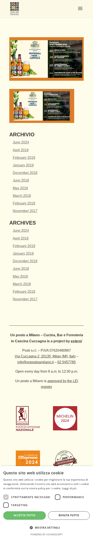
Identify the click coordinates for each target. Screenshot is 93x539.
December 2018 (25, 173)
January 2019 (23, 165)
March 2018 (22, 196)
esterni (76, 341)
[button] (46, 527)
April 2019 (21, 150)
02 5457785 (66, 362)
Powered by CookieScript (46, 534)
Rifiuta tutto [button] (69, 515)
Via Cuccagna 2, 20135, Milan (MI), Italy (45, 356)
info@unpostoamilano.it (35, 362)
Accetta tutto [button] (24, 515)
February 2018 (24, 203)
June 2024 (21, 142)
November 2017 (25, 211)
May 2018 (20, 188)
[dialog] (46, 502)
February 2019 (24, 157)
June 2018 (21, 180)
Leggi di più (69, 488)
